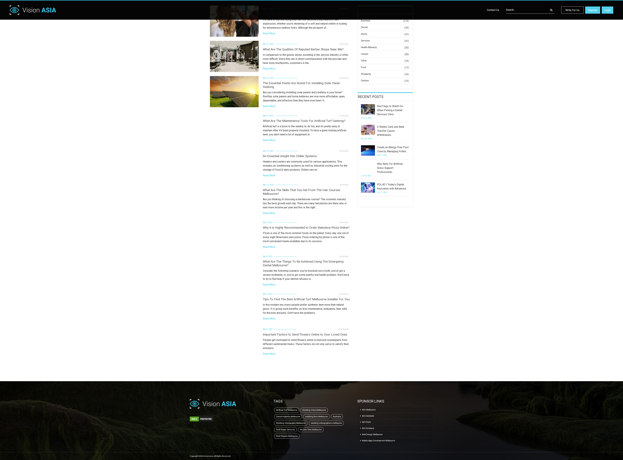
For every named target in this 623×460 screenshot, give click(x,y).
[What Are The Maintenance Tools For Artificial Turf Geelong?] (234, 127)
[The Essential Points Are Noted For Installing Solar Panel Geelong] (234, 91)
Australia (337, 416)
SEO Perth (366, 422)
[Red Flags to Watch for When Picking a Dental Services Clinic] (368, 109)
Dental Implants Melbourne (288, 416)
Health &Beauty (369, 47)
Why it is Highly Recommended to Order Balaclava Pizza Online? (306, 227)
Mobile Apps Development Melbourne (378, 441)
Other (364, 60)
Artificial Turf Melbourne (286, 410)
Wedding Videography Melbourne (291, 423)
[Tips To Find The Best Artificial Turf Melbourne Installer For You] (234, 306)
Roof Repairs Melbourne (287, 436)
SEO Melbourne (369, 410)
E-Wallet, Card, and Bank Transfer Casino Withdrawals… (390, 130)
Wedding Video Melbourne (314, 410)
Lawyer (364, 54)
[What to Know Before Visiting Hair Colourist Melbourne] (234, 21)
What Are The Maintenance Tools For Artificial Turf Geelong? (304, 121)
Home (364, 34)
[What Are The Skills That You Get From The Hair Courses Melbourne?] (234, 198)
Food (363, 67)
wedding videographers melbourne (326, 423)
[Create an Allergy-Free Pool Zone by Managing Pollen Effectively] (368, 150)
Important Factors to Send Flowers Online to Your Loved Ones (305, 334)
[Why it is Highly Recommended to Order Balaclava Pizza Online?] (234, 234)
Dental (364, 27)
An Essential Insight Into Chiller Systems (290, 156)
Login (607, 10)
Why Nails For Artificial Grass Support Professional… (390, 168)
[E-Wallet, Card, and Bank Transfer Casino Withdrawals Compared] (368, 130)
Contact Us (493, 10)
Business (365, 20)
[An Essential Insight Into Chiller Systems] (234, 163)
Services (365, 40)
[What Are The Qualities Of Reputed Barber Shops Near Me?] (234, 56)
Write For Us (572, 10)
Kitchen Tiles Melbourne (311, 429)
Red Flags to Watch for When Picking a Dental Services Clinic (390, 110)
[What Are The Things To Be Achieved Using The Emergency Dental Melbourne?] (234, 270)
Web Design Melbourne (372, 434)
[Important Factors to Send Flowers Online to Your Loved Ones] (234, 341)
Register (593, 10)
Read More (269, 33)
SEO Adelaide (368, 416)
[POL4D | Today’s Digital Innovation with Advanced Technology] (368, 187)
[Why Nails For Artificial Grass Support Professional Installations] (368, 167)
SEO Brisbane (368, 428)
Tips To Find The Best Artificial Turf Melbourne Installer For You (306, 299)
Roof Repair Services (285, 429)
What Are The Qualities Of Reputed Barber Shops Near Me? (303, 49)
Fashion (365, 80)
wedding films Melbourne (316, 416)
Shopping (366, 74)
